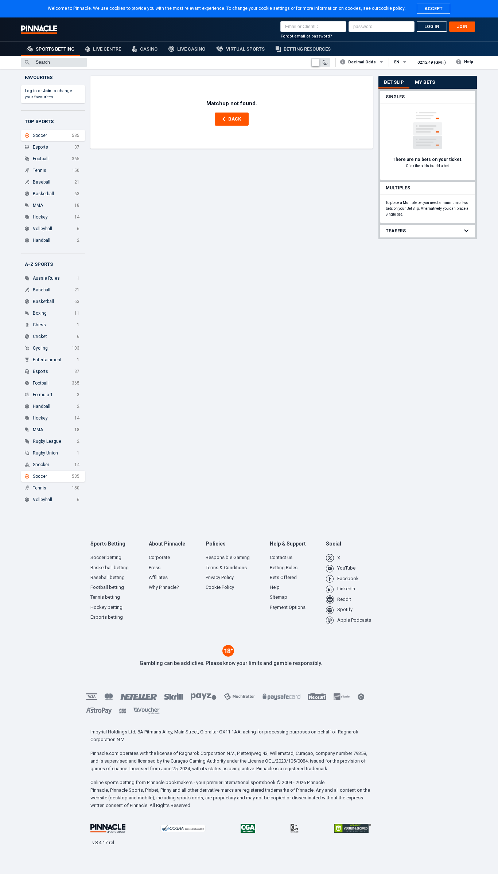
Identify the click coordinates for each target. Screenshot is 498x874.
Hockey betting (106, 607)
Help (468, 61)
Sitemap (278, 597)
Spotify (345, 609)
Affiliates (158, 577)
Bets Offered (283, 577)
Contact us (281, 557)
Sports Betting (55, 49)
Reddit (344, 599)
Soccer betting (105, 557)
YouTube (346, 568)
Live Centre (107, 49)
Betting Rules (283, 567)
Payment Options (288, 607)
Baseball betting (107, 577)
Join (462, 26)
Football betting (107, 587)
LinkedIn (346, 588)
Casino (148, 49)
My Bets (425, 82)
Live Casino (191, 49)
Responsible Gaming (228, 557)
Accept (433, 8)
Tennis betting (105, 597)
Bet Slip (394, 82)
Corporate (159, 557)
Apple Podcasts (354, 620)
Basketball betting (109, 567)
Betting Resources (307, 49)
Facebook (348, 578)
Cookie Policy (220, 587)
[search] (54, 62)
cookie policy (391, 8)
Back (234, 119)
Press (154, 567)
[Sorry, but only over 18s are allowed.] (228, 655)
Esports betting (106, 617)
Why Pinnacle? (164, 587)
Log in (431, 26)
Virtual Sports (245, 49)
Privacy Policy (220, 577)
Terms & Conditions (226, 567)
